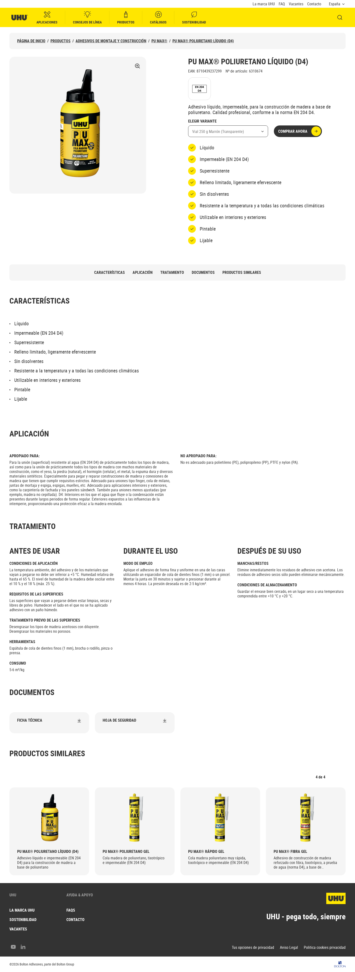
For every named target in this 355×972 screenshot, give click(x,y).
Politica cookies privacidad (325, 947)
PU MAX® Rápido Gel (206, 851)
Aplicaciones (46, 22)
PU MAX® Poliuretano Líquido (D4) (203, 41)
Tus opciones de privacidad (253, 947)
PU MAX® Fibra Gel (290, 851)
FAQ (282, 4)
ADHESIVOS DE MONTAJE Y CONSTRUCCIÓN (111, 41)
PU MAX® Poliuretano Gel (126, 851)
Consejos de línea (87, 22)
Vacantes (296, 4)
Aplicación (143, 272)
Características (109, 272)
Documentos (203, 272)
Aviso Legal (289, 947)
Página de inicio (31, 41)
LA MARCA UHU (22, 910)
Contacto (314, 4)
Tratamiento (172, 272)
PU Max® (159, 41)
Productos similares (241, 272)
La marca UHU (264, 4)
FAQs (70, 910)
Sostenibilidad (194, 22)
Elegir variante (202, 121)
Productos (126, 22)
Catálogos (158, 22)
